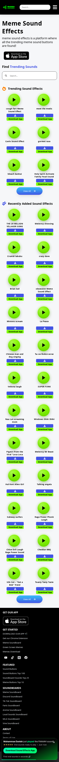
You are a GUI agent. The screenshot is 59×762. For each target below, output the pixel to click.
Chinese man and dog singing (14, 355)
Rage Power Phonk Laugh (44, 518)
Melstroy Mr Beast (44, 451)
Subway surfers (15, 517)
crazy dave (44, 256)
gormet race (44, 141)
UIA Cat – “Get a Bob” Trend (15, 583)
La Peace (44, 321)
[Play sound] (14, 100)
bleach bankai (15, 174)
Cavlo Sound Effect (14, 141)
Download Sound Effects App (20, 750)
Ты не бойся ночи (44, 354)
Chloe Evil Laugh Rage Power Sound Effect (14, 552)
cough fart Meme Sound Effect (14, 110)
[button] (44, 115)
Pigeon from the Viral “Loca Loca (14, 453)
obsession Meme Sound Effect (44, 290)
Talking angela (44, 484)
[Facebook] (26, 658)
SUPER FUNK (44, 386)
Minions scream (15, 321)
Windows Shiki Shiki (44, 419)
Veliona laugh (15, 386)
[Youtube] (6, 658)
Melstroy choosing (44, 223)
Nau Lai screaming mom (14, 420)
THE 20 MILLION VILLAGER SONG (15, 225)
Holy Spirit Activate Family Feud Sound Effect (44, 177)
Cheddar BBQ (44, 549)
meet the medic (44, 108)
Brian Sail (14, 288)
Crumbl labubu (14, 256)
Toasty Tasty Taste (44, 582)
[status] (29, 747)
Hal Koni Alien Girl (14, 484)
